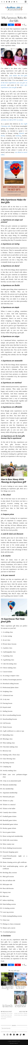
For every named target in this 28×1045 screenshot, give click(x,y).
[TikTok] (11, 1)
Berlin (3, 136)
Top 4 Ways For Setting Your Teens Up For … (20, 987)
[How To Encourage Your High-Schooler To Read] (7, 997)
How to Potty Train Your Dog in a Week (20, 1013)
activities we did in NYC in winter (12, 120)
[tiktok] (20, 1035)
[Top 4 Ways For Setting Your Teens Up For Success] (20, 979)
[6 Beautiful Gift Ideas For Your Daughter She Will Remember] (20, 997)
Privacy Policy (14, 1043)
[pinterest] (14, 1035)
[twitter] (4, 1035)
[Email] (24, 1035)
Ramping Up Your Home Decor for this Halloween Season (6, 1015)
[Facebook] (14, 1)
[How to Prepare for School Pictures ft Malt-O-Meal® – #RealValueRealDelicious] (7, 979)
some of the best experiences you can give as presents (14, 82)
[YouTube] (9, 1)
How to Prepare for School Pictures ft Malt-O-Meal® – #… (7, 988)
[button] (26, 1)
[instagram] (7, 1035)
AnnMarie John (16, 1041)
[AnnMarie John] (14, 7)
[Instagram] (4, 1)
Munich (21, 133)
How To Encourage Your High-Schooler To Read (7, 1005)
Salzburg (18, 136)
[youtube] (17, 1035)
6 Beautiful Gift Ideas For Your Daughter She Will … (20, 1005)
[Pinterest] (6, 1)
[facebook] (10, 1035)
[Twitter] (1, 1)
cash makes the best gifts (18, 75)
